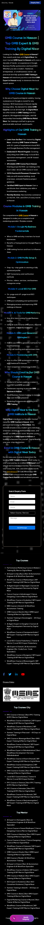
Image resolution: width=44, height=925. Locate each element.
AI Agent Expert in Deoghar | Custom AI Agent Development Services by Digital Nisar (22, 626)
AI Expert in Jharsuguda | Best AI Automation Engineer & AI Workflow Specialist (21, 822)
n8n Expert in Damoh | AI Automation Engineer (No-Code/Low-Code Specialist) (21, 649)
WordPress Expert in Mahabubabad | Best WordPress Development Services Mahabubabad (23, 752)
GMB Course (24, 54)
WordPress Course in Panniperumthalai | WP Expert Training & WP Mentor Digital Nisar (23, 634)
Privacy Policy (8, 682)
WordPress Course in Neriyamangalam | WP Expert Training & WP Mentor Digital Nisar (23, 802)
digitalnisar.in (12, 471)
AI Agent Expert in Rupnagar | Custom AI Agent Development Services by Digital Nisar (23, 588)
